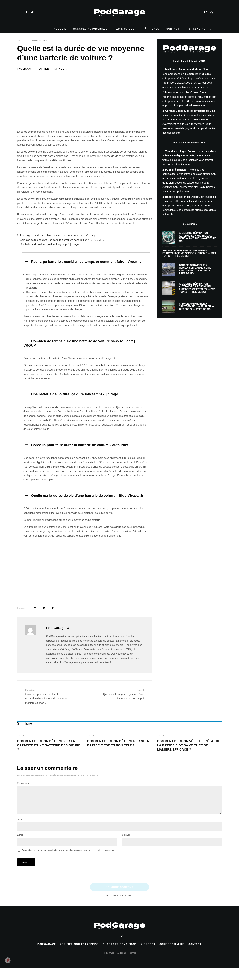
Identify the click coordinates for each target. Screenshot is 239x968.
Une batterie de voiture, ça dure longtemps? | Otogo (49, 244)
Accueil (60, 29)
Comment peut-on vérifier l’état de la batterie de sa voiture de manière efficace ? (188, 745)
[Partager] (35, 608)
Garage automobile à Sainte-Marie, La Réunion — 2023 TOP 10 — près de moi (196, 306)
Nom (20, 819)
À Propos (152, 29)
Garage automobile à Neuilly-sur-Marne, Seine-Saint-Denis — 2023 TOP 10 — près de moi (196, 269)
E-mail (21, 835)
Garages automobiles (90, 29)
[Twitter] (32, 12)
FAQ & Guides (125, 29)
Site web (126, 835)
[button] (86, 262)
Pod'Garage (55, 628)
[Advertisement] (84, 103)
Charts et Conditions (120, 944)
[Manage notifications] (7, 960)
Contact (173, 29)
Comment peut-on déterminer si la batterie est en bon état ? (118, 743)
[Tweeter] (44, 608)
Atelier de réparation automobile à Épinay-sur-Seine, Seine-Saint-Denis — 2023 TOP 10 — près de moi (189, 253)
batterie (105, 365)
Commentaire (24, 783)
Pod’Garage (46, 944)
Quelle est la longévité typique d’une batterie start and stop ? (123, 694)
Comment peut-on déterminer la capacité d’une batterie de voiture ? (48, 745)
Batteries (22, 40)
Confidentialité (171, 944)
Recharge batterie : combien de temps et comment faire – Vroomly (58, 235)
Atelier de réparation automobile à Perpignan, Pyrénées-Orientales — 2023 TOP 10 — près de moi (197, 287)
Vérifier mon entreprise (79, 944)
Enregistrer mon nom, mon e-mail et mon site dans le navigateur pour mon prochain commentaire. (68, 850)
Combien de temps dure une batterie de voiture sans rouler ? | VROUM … (62, 239)
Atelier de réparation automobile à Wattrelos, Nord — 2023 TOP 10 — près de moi (197, 237)
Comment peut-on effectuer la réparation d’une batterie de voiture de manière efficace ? (46, 696)
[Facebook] (26, 12)
